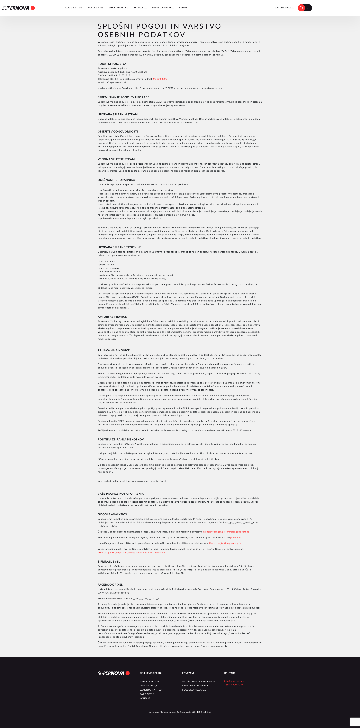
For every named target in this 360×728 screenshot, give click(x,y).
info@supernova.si (234, 681)
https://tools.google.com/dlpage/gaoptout (226, 532)
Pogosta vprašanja (163, 8)
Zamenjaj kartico (118, 8)
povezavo (235, 537)
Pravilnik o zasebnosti (196, 686)
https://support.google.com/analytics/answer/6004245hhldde (131, 552)
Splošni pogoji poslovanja (198, 681)
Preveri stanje (95, 8)
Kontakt (184, 8)
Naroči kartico (73, 8)
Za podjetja (140, 8)
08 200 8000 (160, 79)
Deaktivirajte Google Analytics (225, 543)
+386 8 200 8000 (233, 685)
